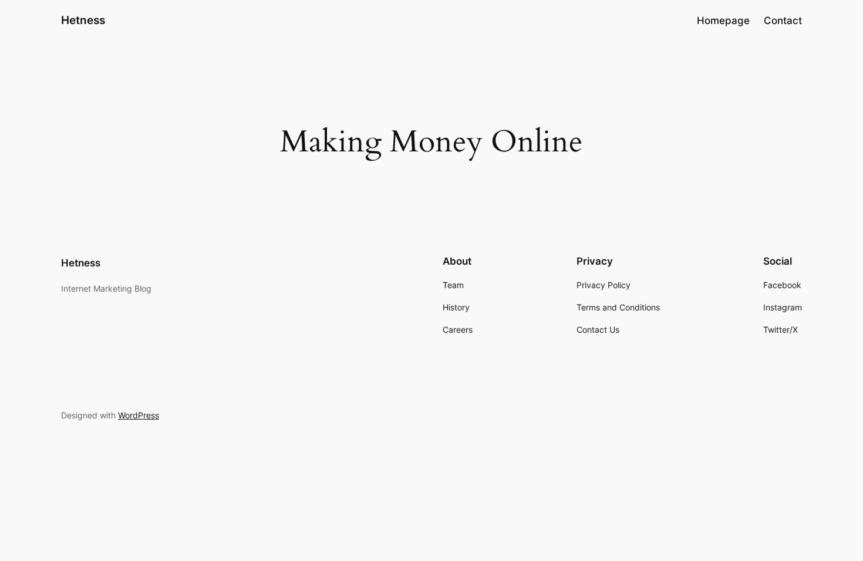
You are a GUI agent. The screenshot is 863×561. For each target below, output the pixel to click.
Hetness (83, 20)
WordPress (138, 415)
